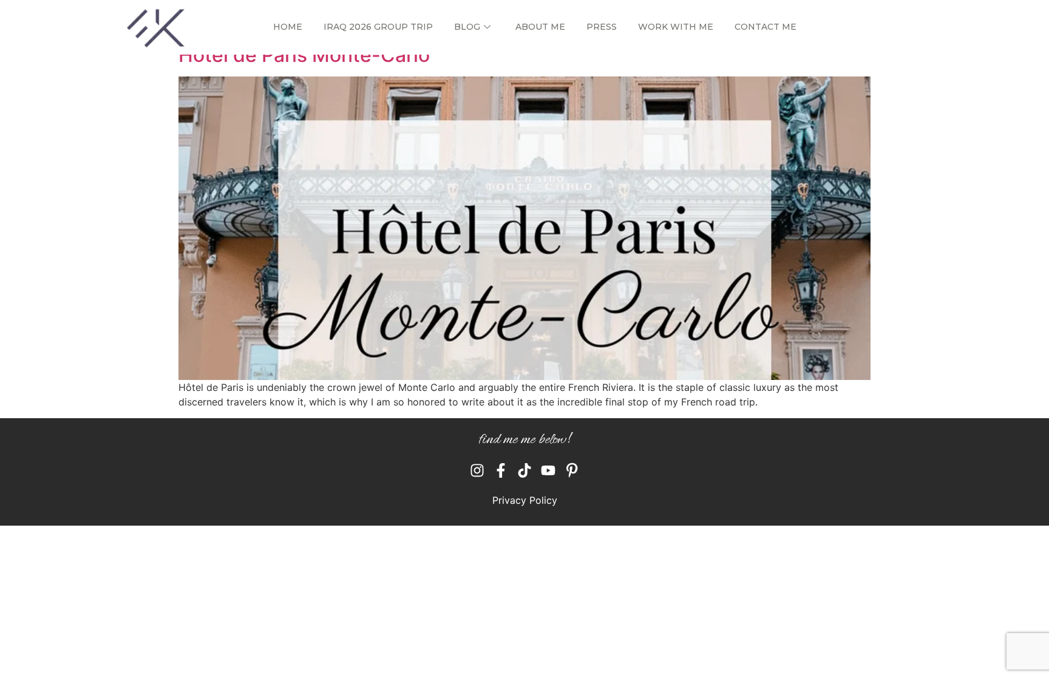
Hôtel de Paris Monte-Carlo (304, 55)
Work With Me (675, 26)
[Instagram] (477, 470)
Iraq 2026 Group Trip (378, 26)
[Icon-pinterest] (572, 470)
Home (287, 26)
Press (601, 26)
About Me (540, 26)
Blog (467, 26)
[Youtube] (548, 470)
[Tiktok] (524, 470)
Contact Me (765, 26)
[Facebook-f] (501, 470)
